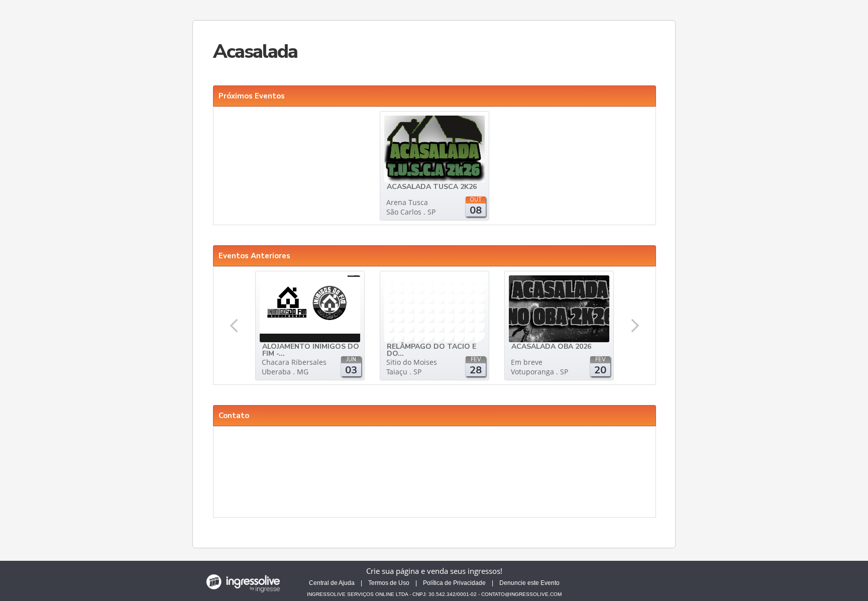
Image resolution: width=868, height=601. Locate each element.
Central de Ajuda (332, 582)
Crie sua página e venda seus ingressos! (434, 571)
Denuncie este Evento (529, 582)
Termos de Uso (388, 582)
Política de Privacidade (454, 582)
